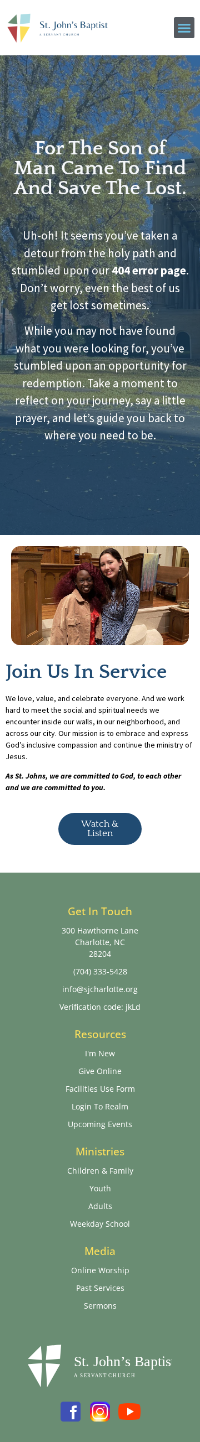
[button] (184, 27)
